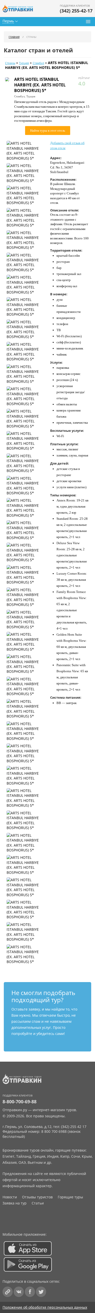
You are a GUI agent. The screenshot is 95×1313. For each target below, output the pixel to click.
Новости (10, 1197)
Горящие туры (70, 1197)
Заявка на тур (15, 1203)
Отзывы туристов (37, 1197)
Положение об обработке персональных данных (45, 1307)
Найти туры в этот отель (47, 130)
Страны (10, 63)
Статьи (38, 1203)
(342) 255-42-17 (76, 11)
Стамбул (38, 63)
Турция (24, 63)
